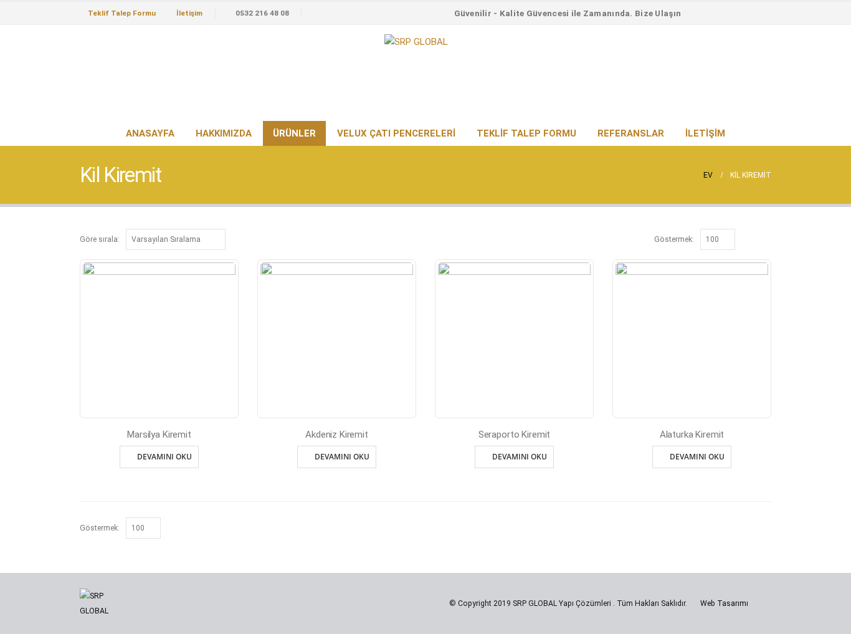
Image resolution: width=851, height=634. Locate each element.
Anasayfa (150, 133)
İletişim (189, 13)
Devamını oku (164, 456)
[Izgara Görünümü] (751, 238)
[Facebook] (717, 13)
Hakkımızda (224, 133)
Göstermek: (674, 239)
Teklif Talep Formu (122, 13)
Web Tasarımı (724, 603)
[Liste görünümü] (765, 238)
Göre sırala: (100, 239)
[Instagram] (761, 13)
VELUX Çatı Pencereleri (396, 133)
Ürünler (294, 133)
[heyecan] (739, 13)
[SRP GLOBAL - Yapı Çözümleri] (416, 41)
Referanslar (630, 133)
